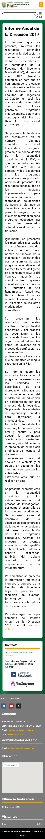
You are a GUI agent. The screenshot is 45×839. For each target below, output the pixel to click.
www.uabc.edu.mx (16, 734)
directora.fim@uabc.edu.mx (23, 661)
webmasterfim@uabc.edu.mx (21, 748)
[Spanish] (40, 17)
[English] (40, 13)
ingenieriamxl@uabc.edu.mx (20, 730)
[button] (41, 4)
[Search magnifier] (35, 15)
